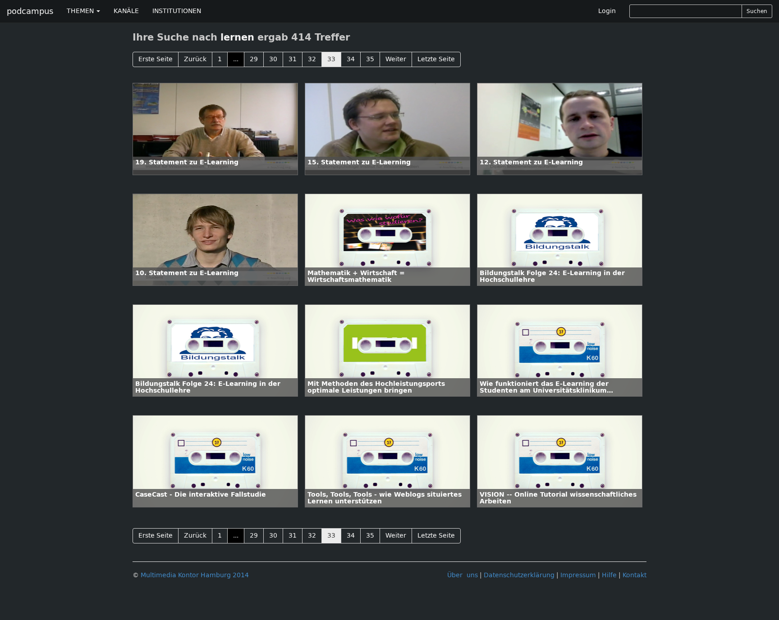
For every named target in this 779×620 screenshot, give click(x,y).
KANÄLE (126, 11)
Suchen (757, 11)
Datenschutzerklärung (519, 575)
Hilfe (609, 575)
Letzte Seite (436, 59)
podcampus (30, 11)
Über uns (462, 575)
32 (312, 59)
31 (293, 59)
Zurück (195, 59)
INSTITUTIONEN (176, 11)
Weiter (395, 59)
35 (370, 59)
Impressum (578, 575)
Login (607, 11)
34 (351, 59)
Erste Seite (155, 59)
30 (273, 59)
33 (331, 59)
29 (254, 59)
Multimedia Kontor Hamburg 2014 (195, 575)
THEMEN (81, 11)
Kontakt (634, 575)
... (235, 59)
